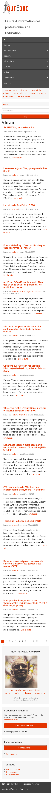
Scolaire (7, 56)
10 (33, 641)
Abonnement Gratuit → (25, 725)
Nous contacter (12, 775)
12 (41, 641)
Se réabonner (12, 754)
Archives (8, 83)
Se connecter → (25, 747)
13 (46, 641)
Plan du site (25, 789)
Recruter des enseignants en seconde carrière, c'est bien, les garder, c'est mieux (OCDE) (23, 564)
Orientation (9, 77)
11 (37, 641)
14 (3, 644)
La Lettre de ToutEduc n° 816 (19, 205)
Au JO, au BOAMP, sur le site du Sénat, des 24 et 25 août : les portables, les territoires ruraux (23, 285)
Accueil (6, 104)
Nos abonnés (11, 772)
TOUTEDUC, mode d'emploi (19, 127)
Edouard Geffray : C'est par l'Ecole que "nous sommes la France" (24, 246)
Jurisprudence (20, 93)
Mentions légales (9, 789)
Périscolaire (9, 61)
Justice (6, 72)
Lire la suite (17, 157)
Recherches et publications (16, 90)
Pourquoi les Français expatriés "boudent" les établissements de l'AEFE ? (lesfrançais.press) (25, 603)
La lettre (15, 209)
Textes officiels (23, 96)
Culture (7, 66)
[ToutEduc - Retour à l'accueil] (16, 13)
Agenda (7, 45)
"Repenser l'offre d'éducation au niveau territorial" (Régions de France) (24, 409)
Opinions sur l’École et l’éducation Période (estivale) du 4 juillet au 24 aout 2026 (24, 368)
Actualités (36, 90)
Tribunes (6, 93)
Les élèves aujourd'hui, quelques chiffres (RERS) (25, 169)
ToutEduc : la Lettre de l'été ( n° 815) (22, 520)
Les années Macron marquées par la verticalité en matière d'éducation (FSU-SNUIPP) (24, 447)
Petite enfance (10, 50)
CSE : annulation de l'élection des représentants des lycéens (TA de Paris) (24, 488)
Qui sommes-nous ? (14, 769)
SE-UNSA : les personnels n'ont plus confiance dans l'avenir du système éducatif (22, 329)
